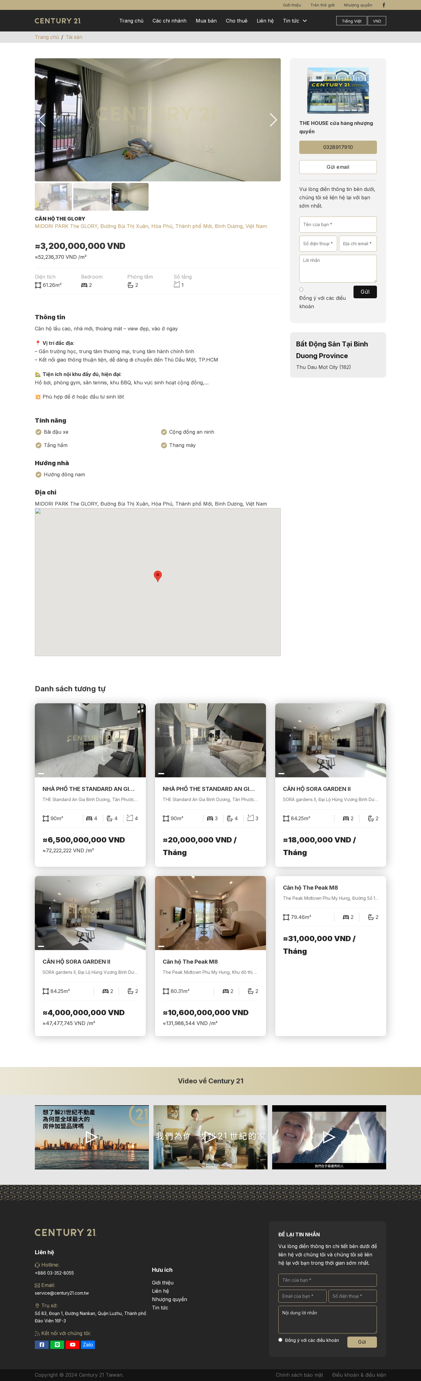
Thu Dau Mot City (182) (323, 367)
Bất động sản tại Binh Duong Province (332, 349)
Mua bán (206, 21)
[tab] (201, 1161)
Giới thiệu (292, 4)
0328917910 (338, 147)
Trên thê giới (322, 4)
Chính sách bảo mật (299, 1375)
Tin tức (291, 21)
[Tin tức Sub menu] (304, 20)
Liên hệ (265, 21)
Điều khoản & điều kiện (359, 1375)
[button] (273, 120)
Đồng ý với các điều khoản (322, 302)
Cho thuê (236, 21)
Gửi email (338, 167)
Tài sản (74, 37)
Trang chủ (131, 21)
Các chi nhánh (169, 21)
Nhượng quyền (358, 4)
